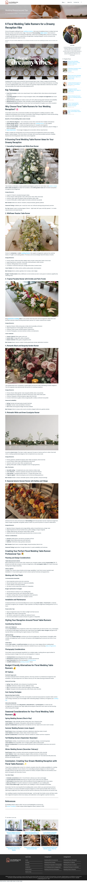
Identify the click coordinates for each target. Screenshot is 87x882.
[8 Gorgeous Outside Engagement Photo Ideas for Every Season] (65, 91)
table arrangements (51, 646)
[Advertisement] (72, 137)
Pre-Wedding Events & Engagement (52, 867)
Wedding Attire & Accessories (51, 860)
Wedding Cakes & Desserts (70, 869)
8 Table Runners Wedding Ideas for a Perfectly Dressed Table (31, 848)
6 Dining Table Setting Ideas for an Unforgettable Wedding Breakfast (32, 833)
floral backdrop (32, 660)
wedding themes (25, 253)
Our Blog (27, 862)
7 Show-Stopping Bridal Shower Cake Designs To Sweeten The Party (73, 104)
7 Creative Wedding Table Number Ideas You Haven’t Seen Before (50, 833)
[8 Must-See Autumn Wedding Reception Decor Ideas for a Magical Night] (65, 77)
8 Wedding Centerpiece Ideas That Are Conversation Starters (74, 70)
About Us (27, 864)
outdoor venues (53, 186)
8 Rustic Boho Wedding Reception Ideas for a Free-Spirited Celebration (74, 63)
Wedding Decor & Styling (69, 862)
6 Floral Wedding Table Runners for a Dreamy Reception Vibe (31, 13)
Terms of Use (28, 871)
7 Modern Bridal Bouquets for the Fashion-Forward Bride (74, 83)
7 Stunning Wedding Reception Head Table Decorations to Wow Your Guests (49, 849)
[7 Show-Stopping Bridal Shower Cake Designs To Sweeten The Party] (65, 105)
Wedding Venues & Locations (70, 864)
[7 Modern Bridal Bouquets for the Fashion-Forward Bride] (65, 84)
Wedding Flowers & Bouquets (70, 860)
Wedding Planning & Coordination (71, 867)
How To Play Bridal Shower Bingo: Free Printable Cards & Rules (74, 111)
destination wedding (13, 318)
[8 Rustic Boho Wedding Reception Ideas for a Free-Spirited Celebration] (65, 63)
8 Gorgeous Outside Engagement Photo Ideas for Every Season (74, 90)
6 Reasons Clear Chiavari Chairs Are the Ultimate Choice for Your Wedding (13, 849)
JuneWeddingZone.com (42, 878)
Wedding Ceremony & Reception (51, 869)
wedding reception (28, 31)
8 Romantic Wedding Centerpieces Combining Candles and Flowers (14, 833)
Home (26, 860)
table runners (43, 33)
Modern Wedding (11, 806)
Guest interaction (11, 130)
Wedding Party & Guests (49, 862)
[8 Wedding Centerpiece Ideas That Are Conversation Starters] (65, 70)
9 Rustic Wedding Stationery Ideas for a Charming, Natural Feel (74, 97)
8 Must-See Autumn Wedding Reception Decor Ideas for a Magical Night (74, 77)
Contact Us (27, 867)
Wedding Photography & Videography (53, 864)
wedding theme (40, 123)
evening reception (25, 662)
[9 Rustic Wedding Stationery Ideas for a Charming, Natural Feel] (65, 98)
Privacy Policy (28, 869)
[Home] (5, 13)
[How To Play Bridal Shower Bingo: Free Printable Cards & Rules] (65, 112)
